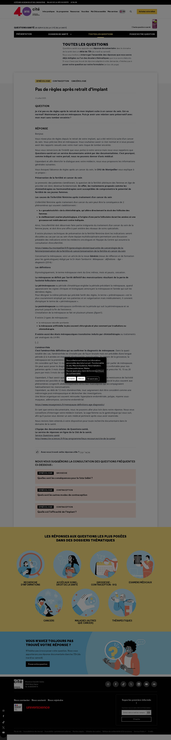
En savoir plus (93, 379)
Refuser (81, 379)
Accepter (71, 379)
